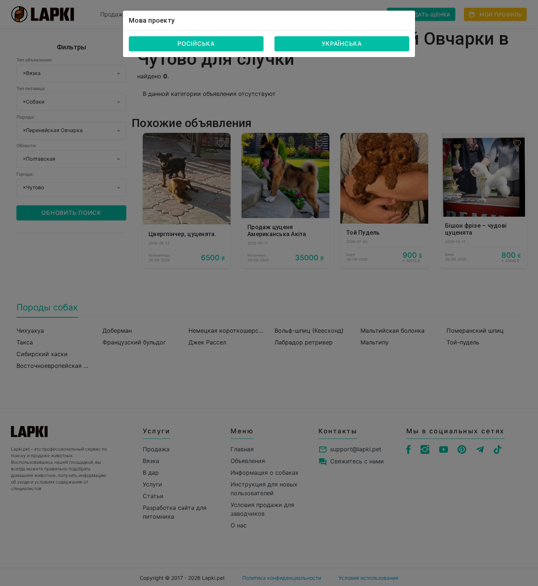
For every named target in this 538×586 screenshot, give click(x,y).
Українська (342, 43)
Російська (196, 43)
